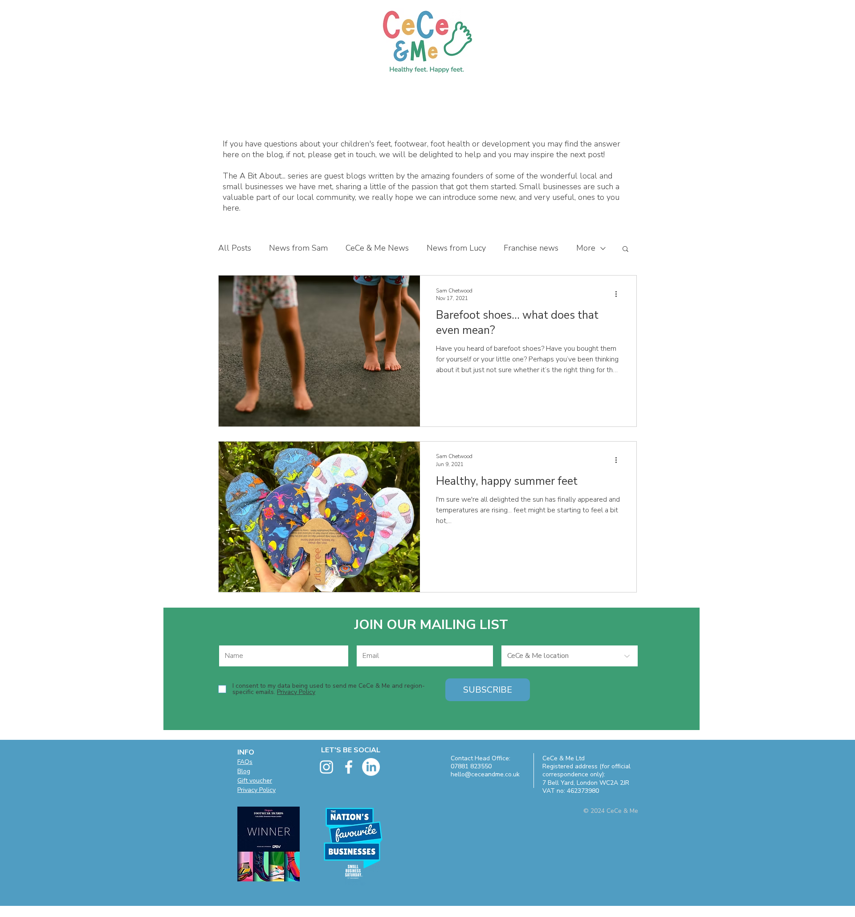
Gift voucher (254, 780)
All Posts (234, 248)
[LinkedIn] (371, 767)
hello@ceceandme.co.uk (485, 774)
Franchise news (531, 248)
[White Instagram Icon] (326, 767)
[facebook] (349, 767)
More (585, 248)
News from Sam (298, 248)
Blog (243, 771)
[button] (625, 249)
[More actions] (619, 294)
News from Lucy (456, 248)
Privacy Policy (256, 790)
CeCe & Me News (377, 248)
